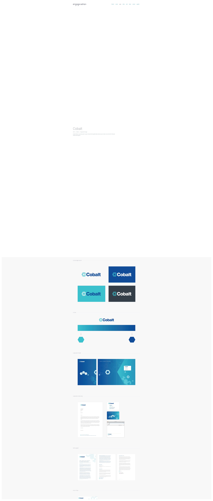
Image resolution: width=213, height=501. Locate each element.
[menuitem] (113, 4)
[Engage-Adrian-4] (79, 4)
